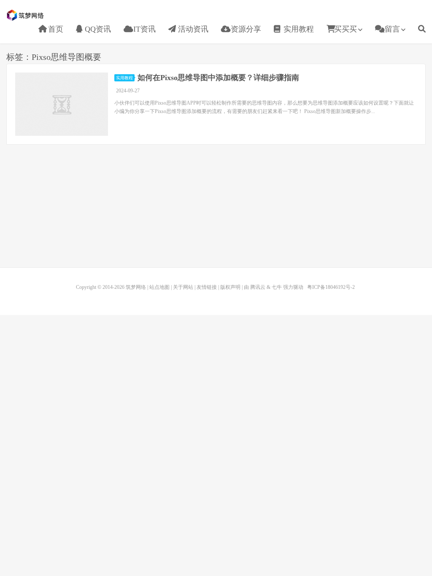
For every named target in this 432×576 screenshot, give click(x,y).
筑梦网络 (26, 15)
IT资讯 (143, 29)
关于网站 (183, 287)
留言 (391, 29)
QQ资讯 (97, 29)
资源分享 (245, 29)
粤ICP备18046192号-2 (331, 287)
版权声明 (230, 287)
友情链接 (207, 287)
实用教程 (297, 29)
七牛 (277, 287)
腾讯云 (257, 287)
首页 (54, 29)
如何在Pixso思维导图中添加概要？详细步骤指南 (218, 77)
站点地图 (159, 287)
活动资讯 (192, 29)
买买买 (345, 29)
